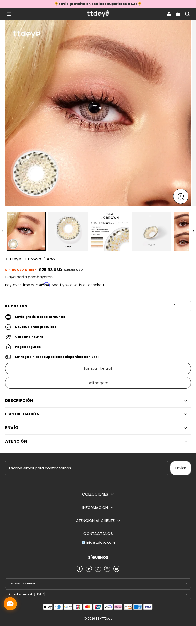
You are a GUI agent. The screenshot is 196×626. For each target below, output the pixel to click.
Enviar (180, 467)
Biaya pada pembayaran (29, 276)
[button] (8, 13)
